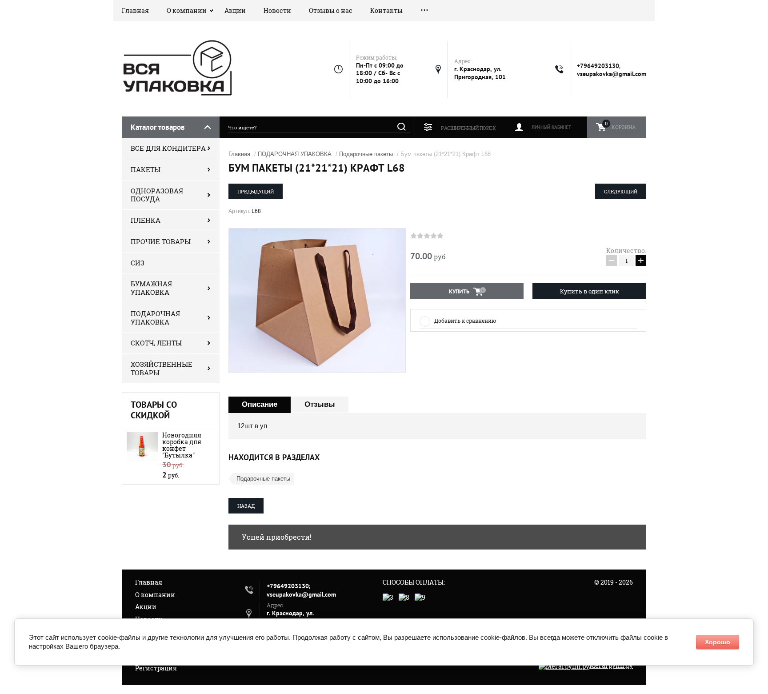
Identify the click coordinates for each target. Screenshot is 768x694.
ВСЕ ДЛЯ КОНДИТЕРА (168, 148)
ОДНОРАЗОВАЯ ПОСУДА (157, 195)
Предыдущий (255, 191)
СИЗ (137, 262)
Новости (277, 10)
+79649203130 (598, 66)
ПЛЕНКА (145, 220)
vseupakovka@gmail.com (611, 74)
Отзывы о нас (330, 10)
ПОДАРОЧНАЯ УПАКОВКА (155, 317)
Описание (259, 404)
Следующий (620, 191)
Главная (135, 10)
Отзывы (319, 404)
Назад (246, 505)
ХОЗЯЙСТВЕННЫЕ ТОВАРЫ (161, 368)
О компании (187, 10)
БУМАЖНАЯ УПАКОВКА (151, 288)
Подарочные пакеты (366, 154)
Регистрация (156, 668)
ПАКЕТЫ (145, 169)
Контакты (386, 10)
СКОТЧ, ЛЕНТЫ (156, 342)
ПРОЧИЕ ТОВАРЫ (161, 241)
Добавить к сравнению (465, 320)
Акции (235, 10)
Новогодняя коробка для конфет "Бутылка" (181, 445)
